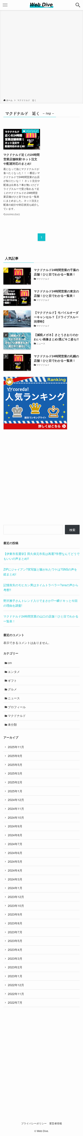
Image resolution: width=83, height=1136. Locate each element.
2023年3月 (15, 958)
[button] (78, 5)
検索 (72, 530)
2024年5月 (15, 861)
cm (10, 663)
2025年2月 (15, 782)
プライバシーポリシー (34, 1123)
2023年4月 (15, 949)
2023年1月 (15, 976)
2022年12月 (16, 985)
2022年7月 (15, 1002)
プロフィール (17, 707)
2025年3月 (15, 773)
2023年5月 (15, 941)
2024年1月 (15, 888)
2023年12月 (16, 897)
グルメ (12, 689)
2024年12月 (16, 800)
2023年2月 (15, 967)
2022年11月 (16, 994)
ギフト (12, 680)
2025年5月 (15, 764)
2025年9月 (15, 756)
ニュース (14, 698)
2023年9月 (15, 914)
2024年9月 (15, 826)
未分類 (12, 724)
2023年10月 (16, 905)
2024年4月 (15, 870)
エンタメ (14, 671)
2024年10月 (16, 817)
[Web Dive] (42, 5)
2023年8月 (15, 923)
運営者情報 (55, 1123)
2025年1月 (15, 791)
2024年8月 (15, 835)
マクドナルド (17, 715)
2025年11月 (16, 747)
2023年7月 (15, 932)
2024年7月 (15, 844)
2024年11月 (16, 808)
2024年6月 (15, 853)
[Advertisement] (41, 55)
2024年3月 (15, 879)
